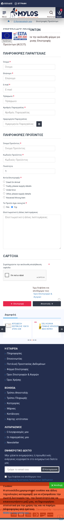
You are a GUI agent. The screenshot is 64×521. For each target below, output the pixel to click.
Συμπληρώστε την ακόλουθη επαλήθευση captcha (22, 266)
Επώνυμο (7, 73)
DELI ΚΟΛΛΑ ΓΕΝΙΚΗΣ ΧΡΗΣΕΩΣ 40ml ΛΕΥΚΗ (50, 326)
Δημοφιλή (10, 314)
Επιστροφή (19, 304)
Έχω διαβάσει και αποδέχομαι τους (30, 478)
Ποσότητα (8, 166)
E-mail (6, 85)
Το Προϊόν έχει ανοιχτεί (14, 203)
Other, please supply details (18, 194)
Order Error (11, 190)
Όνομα (6, 62)
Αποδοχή (58, 485)
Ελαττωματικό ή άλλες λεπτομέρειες (20, 212)
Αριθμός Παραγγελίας (13, 107)
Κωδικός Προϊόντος (12, 155)
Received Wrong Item (15, 198)
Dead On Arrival (13, 182)
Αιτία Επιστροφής (11, 178)
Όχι (15, 207)
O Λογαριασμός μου (23, 21)
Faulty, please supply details (18, 186)
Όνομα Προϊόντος (11, 143)
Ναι (7, 207)
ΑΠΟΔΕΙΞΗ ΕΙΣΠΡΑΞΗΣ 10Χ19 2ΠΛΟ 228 (20, 326)
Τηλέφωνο (8, 96)
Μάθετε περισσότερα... (16, 512)
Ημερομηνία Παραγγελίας (15, 119)
